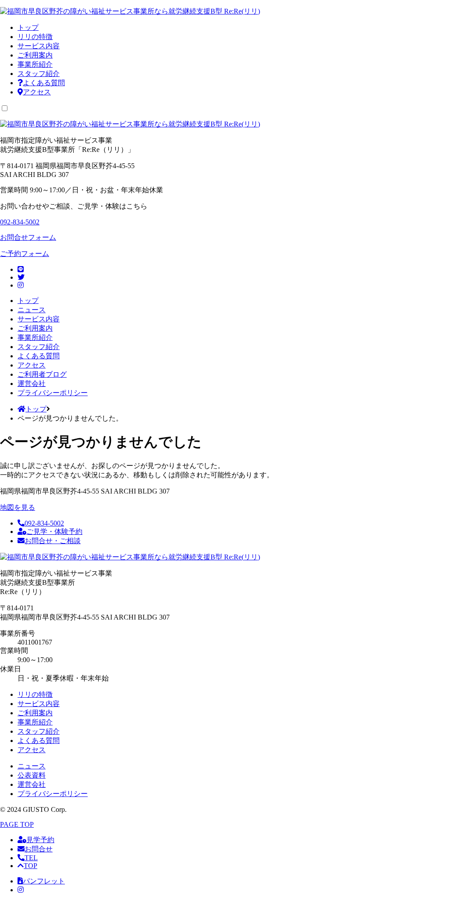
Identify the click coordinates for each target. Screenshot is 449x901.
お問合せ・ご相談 (53, 540)
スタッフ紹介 (39, 73)
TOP (30, 865)
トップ (28, 27)
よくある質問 (44, 82)
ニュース (32, 310)
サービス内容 (39, 46)
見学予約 (40, 839)
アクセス (37, 92)
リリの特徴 (35, 36)
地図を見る (17, 507)
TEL (31, 857)
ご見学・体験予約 (54, 531)
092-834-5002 (44, 523)
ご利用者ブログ (42, 374)
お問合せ (39, 849)
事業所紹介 (35, 64)
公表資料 (32, 775)
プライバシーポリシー (53, 392)
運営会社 (32, 383)
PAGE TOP (17, 824)
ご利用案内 (35, 55)
